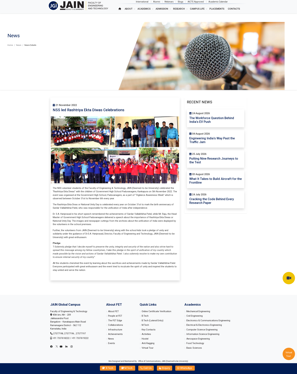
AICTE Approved (196, 1)
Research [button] (179, 8)
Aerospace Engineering (198, 338)
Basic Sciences (194, 347)
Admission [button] (162, 8)
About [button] (129, 8)
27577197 (81, 333)
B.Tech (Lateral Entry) (152, 320)
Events (111, 343)
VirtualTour (289, 354)
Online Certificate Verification (156, 311)
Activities (146, 334)
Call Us (147, 368)
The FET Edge (115, 320)
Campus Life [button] (197, 8)
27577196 (69, 333)
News (18, 45)
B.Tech (109, 368)
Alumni (156, 1)
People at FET (115, 315)
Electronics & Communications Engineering (208, 320)
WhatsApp (186, 368)
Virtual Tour (147, 347)
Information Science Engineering (202, 334)
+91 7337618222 (61, 338)
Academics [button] (144, 8)
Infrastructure (115, 329)
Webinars (169, 1)
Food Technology (195, 343)
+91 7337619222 (80, 338)
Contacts (234, 8)
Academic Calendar (218, 1)
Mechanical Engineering (198, 311)
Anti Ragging (148, 343)
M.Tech (128, 368)
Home (10, 45)
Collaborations (115, 325)
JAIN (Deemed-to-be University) (174, 361)
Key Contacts (148, 329)
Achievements (115, 334)
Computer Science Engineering (201, 329)
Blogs (180, 1)
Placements (216, 8)
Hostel (145, 338)
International (142, 1)
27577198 (58, 333)
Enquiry (165, 368)
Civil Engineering (194, 315)
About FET (113, 311)
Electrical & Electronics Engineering (204, 325)
